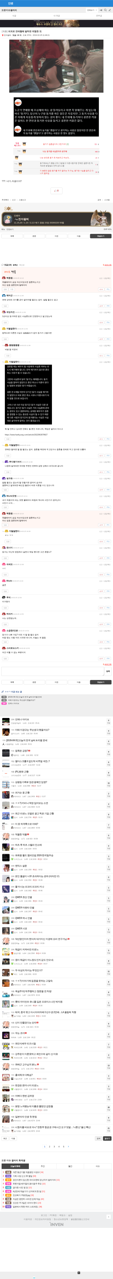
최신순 (22, 265)
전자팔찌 (7, 35)
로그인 (44, 1215)
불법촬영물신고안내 (80, 1219)
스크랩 (107, 200)
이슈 (98, 1166)
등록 (108, 671)
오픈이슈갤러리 (9, 10)
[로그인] (104, 3)
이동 (11, 289)
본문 (34, 236)
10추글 (99, 16)
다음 (78, 236)
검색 (106, 11)
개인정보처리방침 (43, 1219)
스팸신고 (22, 200)
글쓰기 (110, 10)
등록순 (15, 265)
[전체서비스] (109, 3)
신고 (14, 200)
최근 (5, 1138)
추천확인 (5, 200)
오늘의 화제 (15, 1166)
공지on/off (101, 11)
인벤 (10, 3)
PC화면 (53, 1215)
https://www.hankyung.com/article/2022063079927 (26, 435)
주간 (43, 1166)
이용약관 (28, 1219)
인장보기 (10, 229)
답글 (5, 289)
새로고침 (108, 265)
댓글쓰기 (100, 236)
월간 (70, 1166)
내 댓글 (57, 16)
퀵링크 (62, 1215)
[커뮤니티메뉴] (3, 3)
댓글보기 (100, 682)
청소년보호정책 (61, 1219)
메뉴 (3, 229)
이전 (56, 236)
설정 (70, 1215)
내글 (14, 16)
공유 (99, 200)
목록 (12, 236)
